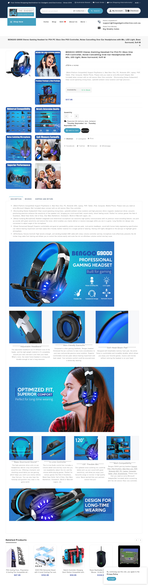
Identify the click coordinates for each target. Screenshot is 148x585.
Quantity (68, 112)
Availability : (72, 90)
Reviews (28, 199)
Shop (54, 22)
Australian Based (83, 2)
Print (91, 138)
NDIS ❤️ (63, 22)
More (83, 22)
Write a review (73, 65)
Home (46, 22)
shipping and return (44, 199)
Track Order (99, 2)
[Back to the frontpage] (140, 45)
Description (16, 199)
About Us (73, 22)
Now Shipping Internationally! (121, 2)
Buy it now (85, 130)
